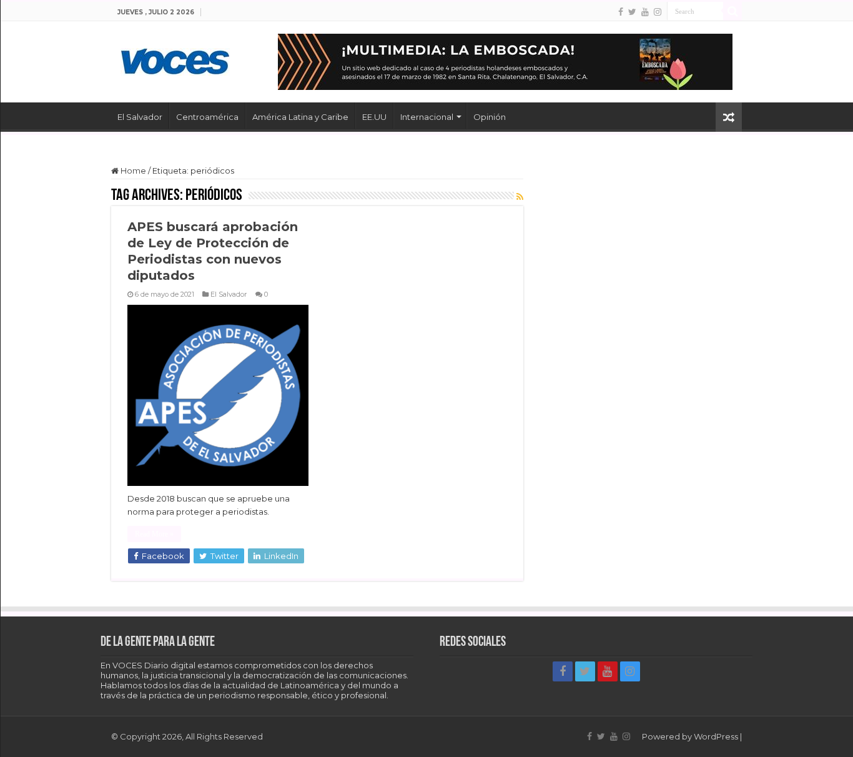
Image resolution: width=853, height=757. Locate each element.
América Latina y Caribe (300, 117)
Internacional (426, 117)
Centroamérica (207, 117)
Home (132, 171)
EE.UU (374, 117)
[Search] (732, 11)
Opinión (489, 117)
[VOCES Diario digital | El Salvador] (175, 59)
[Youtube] (645, 11)
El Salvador (139, 117)
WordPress (716, 736)
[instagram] (658, 11)
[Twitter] (632, 11)
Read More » (154, 534)
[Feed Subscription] (519, 196)
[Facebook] (620, 11)
